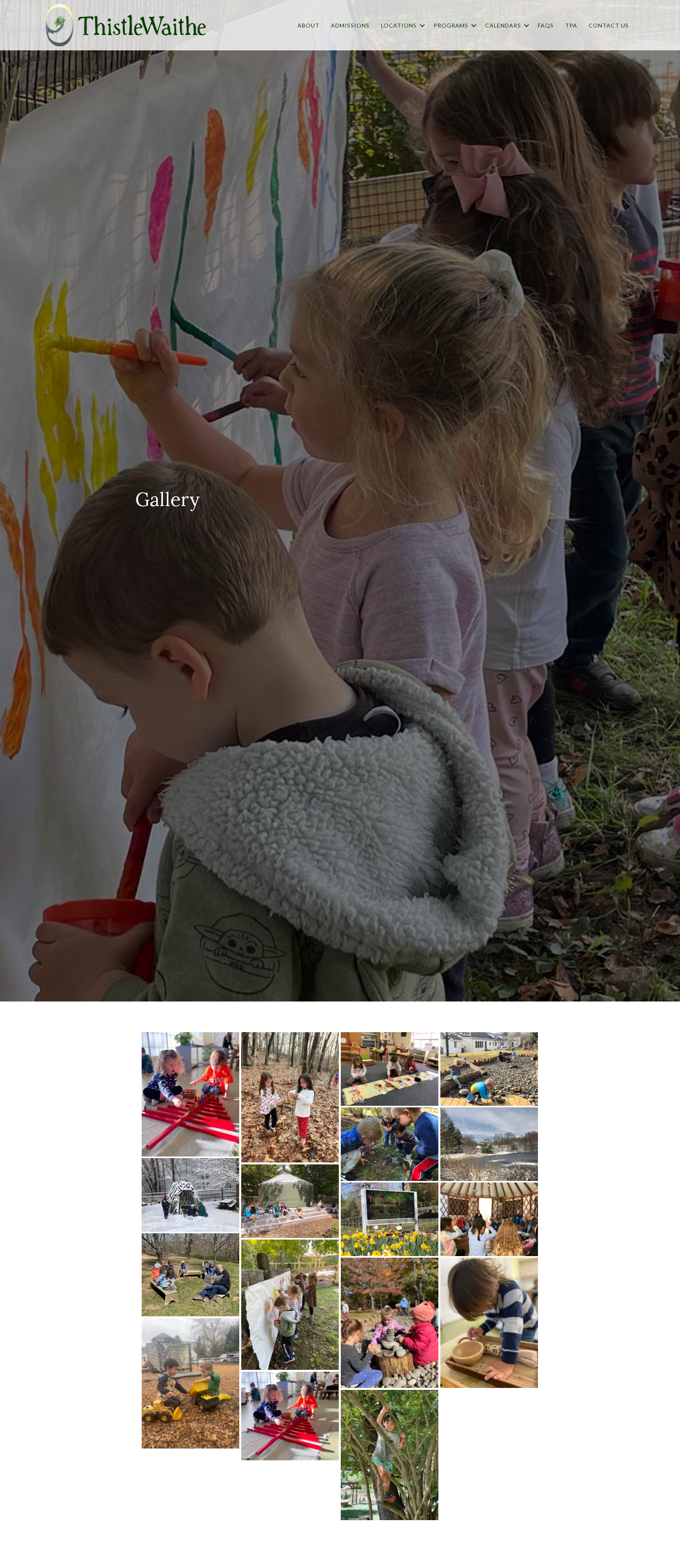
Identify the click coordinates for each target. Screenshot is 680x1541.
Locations (399, 25)
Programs (451, 25)
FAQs (546, 25)
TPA (571, 25)
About (309, 25)
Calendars (503, 25)
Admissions (350, 25)
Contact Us (609, 25)
